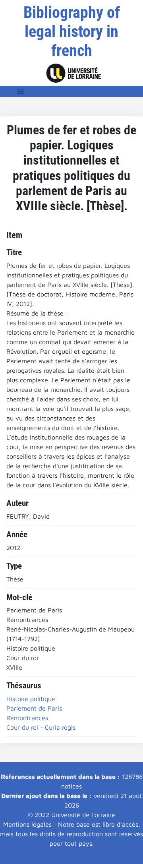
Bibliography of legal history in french (71, 31)
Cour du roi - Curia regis (40, 727)
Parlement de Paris (34, 708)
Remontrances (27, 717)
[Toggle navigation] (20, 91)
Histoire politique (30, 698)
